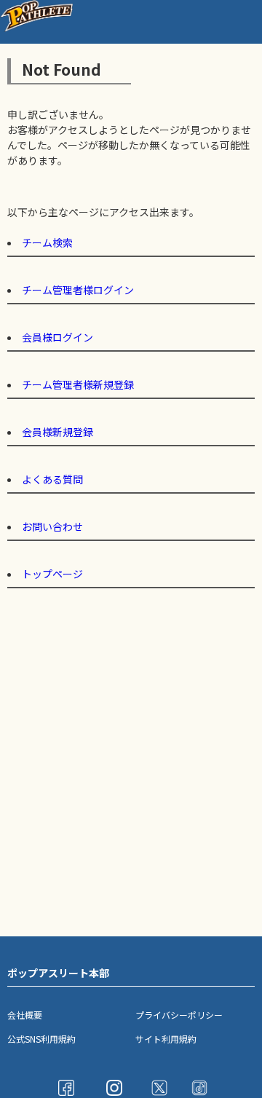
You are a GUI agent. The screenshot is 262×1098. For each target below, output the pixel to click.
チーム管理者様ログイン (78, 290)
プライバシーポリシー (179, 1014)
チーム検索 (47, 242)
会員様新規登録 (57, 431)
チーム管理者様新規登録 (78, 384)
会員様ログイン (57, 337)
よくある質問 (52, 479)
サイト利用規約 (165, 1038)
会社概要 (24, 1014)
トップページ (52, 573)
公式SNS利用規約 (41, 1038)
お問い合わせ (52, 526)
